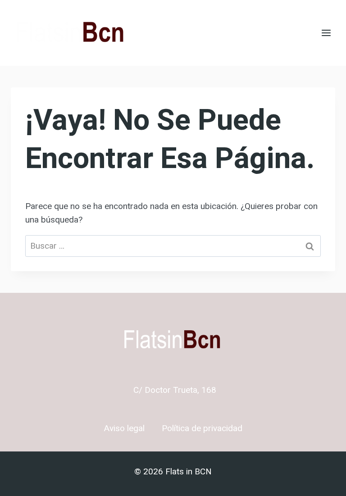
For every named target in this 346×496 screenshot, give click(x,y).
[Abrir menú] (326, 33)
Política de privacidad (202, 428)
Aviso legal (124, 428)
